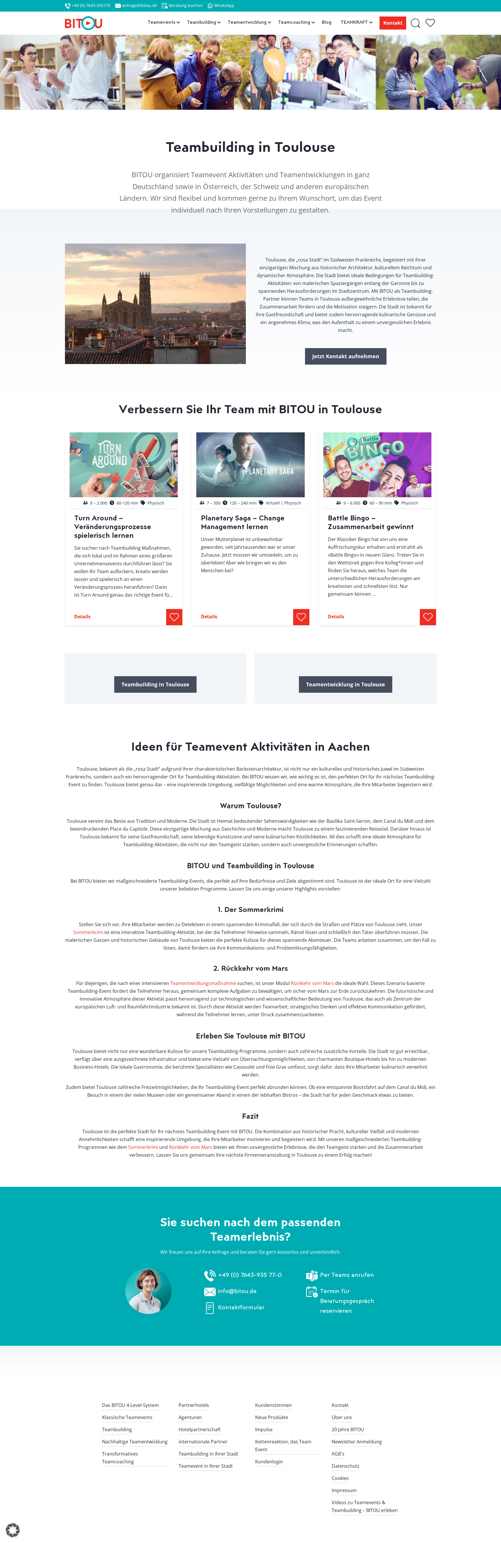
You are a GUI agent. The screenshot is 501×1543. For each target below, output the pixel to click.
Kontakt (392, 23)
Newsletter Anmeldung (357, 1441)
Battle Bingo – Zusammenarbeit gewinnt (371, 522)
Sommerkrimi (88, 932)
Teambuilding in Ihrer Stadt (208, 1454)
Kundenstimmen (273, 1405)
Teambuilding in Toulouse (155, 684)
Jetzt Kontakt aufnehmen (345, 356)
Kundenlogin (269, 1461)
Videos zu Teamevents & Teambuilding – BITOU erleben (365, 1506)
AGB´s (338, 1454)
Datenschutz (346, 1466)
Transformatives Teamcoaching (120, 1458)
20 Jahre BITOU (348, 1429)
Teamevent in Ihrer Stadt (206, 1466)
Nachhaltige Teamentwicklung (135, 1441)
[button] (13, 1530)
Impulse (264, 1429)
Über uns (342, 1417)
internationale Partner (203, 1441)
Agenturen (190, 1417)
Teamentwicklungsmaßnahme (203, 983)
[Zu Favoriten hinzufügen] (174, 617)
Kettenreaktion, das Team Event (283, 1445)
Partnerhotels (194, 1405)
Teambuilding (117, 1429)
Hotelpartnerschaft (200, 1429)
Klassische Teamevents (127, 1417)
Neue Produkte (271, 1417)
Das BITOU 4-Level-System (130, 1405)
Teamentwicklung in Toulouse (345, 684)
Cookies (340, 1478)
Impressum (344, 1490)
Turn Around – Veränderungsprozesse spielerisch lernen (112, 526)
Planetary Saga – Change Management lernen (242, 522)
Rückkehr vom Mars (312, 983)
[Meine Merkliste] (431, 23)
